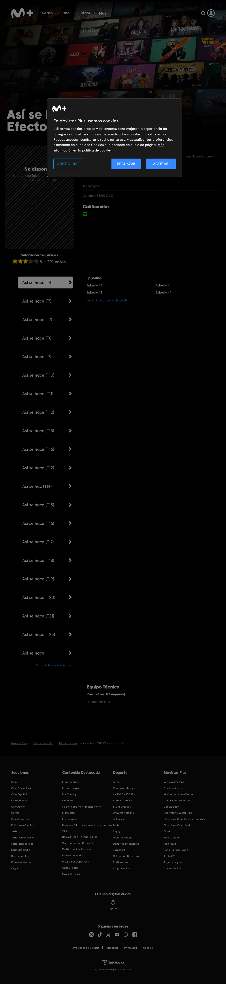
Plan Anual (170, 843)
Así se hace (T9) (37, 356)
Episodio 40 (94, 285)
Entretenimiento (21, 862)
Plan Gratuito (172, 837)
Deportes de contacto (126, 843)
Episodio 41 (163, 285)
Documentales (19, 856)
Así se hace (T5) (37, 301)
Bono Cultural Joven (176, 849)
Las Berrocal (69, 819)
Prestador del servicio (86, 947)
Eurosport (119, 849)
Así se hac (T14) (37, 486)
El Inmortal (68, 812)
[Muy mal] (15, 261)
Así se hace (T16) (38, 449)
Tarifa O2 (169, 856)
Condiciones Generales (178, 800)
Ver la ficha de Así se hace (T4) (108, 300)
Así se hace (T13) (38, 430)
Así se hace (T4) (37, 282)
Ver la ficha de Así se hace (54, 665)
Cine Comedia (19, 800)
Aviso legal (112, 947)
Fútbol (84, 13)
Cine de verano (20, 819)
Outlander (68, 800)
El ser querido (70, 782)
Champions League (124, 788)
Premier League (122, 800)
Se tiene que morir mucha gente (81, 806)
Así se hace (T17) (38, 541)
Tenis (116, 825)
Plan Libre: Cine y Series (178, 825)
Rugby (116, 831)
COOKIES (148, 947)
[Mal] (20, 261)
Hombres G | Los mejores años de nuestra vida (87, 828)
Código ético (171, 806)
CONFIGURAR (68, 164)
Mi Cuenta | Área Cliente (178, 794)
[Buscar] (203, 13)
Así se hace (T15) (38, 504)
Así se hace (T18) (38, 560)
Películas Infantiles (22, 825)
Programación (121, 868)
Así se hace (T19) (38, 579)
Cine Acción (18, 806)
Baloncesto (119, 819)
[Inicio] (22, 13)
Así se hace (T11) (37, 393)
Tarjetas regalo (173, 862)
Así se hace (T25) (38, 634)
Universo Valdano (123, 812)
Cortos (15, 812)
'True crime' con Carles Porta (79, 843)
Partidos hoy (120, 862)
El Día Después (122, 806)
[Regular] (25, 261)
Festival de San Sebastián (77, 849)
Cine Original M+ (21, 788)
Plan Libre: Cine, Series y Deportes (184, 819)
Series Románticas (22, 843)
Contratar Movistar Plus (178, 812)
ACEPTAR (161, 164)
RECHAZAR (126, 164)
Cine (66, 13)
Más (102, 13)
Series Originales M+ (23, 837)
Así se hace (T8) (37, 338)
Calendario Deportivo (126, 856)
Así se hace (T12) (38, 412)
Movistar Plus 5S (71, 873)
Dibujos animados (72, 855)
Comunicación (172, 868)
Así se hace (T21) (38, 616)
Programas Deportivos (75, 861)
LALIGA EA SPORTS (124, 794)
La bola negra (70, 788)
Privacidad (130, 947)
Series (47, 13)
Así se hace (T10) (38, 375)
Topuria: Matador (123, 837)
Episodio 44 (163, 292)
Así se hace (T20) (38, 597)
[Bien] (30, 261)
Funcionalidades (173, 788)
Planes (168, 831)
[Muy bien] (36, 261)
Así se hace (33, 653)
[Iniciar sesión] (211, 13)
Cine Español (19, 794)
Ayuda (113, 908)
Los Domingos (70, 794)
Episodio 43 (94, 292)
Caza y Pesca (70, 867)
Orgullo (15, 868)
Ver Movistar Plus (174, 782)
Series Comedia (20, 849)
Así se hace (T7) (37, 319)
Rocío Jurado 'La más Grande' (80, 836)
